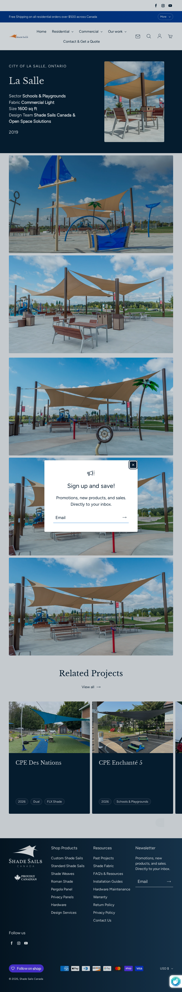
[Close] (133, 464)
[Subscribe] (125, 517)
